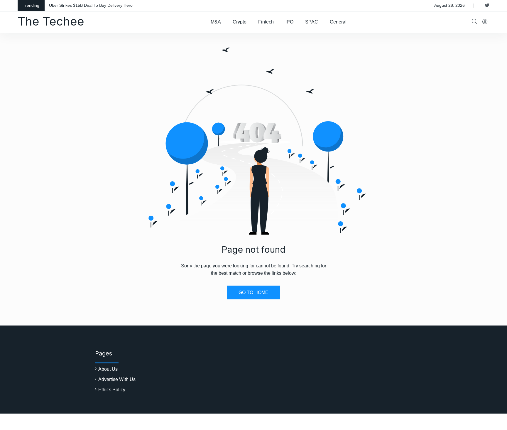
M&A (216, 21)
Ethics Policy (111, 389)
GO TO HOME (253, 292)
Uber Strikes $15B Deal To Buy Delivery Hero (91, 5)
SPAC (311, 21)
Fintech (266, 21)
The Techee (51, 21)
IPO (289, 21)
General (338, 21)
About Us (108, 369)
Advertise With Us (117, 379)
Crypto (239, 21)
